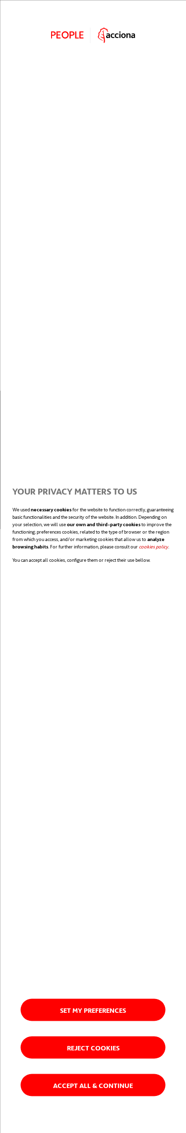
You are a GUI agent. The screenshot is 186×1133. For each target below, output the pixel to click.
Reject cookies (93, 1047)
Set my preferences (93, 1009)
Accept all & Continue (93, 1085)
